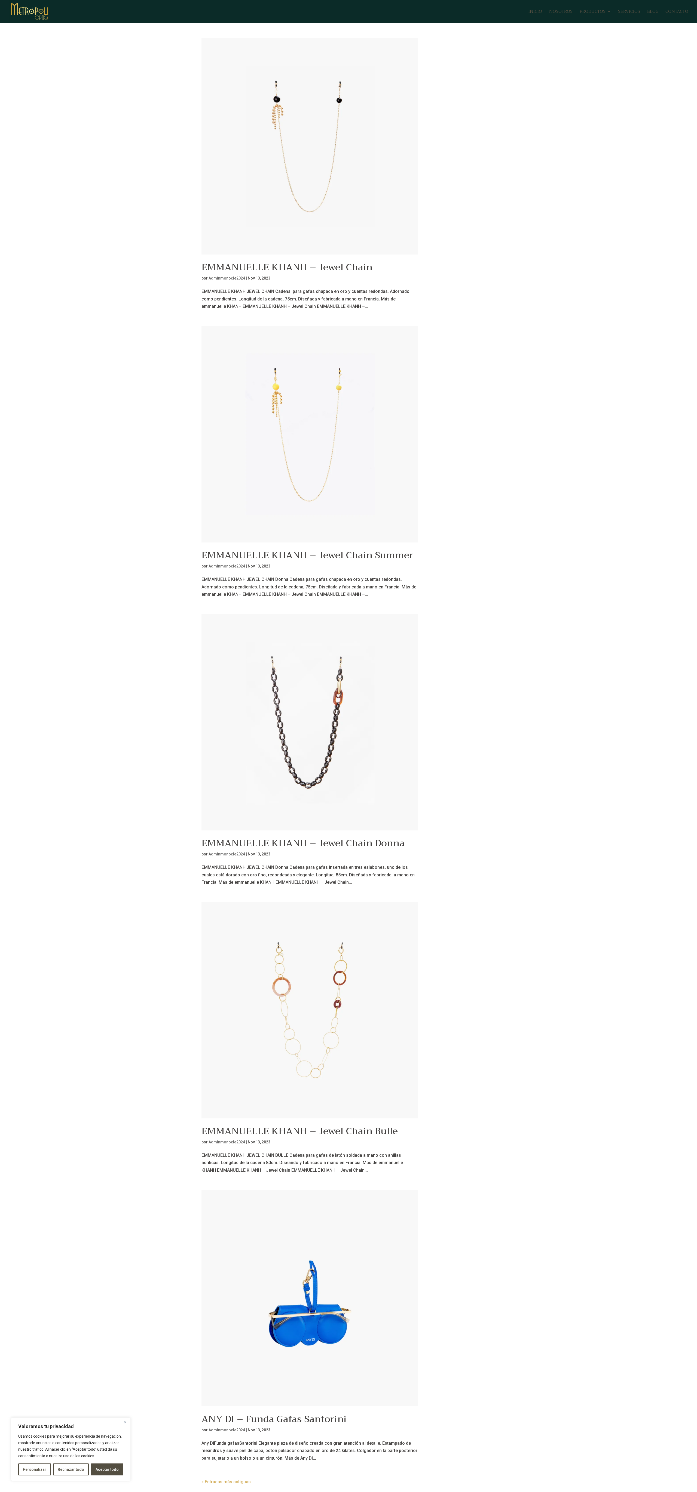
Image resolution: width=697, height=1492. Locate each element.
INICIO (535, 12)
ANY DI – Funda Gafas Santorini (274, 1419)
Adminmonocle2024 (227, 278)
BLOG (652, 12)
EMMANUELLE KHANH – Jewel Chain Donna (303, 843)
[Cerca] (125, 1422)
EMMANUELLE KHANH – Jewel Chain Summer (307, 555)
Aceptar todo (107, 1469)
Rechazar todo (71, 1469)
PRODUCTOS (593, 12)
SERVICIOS (629, 12)
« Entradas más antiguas (226, 1481)
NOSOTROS (561, 12)
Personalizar (34, 1469)
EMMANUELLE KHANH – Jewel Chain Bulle (299, 1131)
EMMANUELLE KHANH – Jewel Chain (286, 267)
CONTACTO (676, 12)
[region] (71, 1449)
